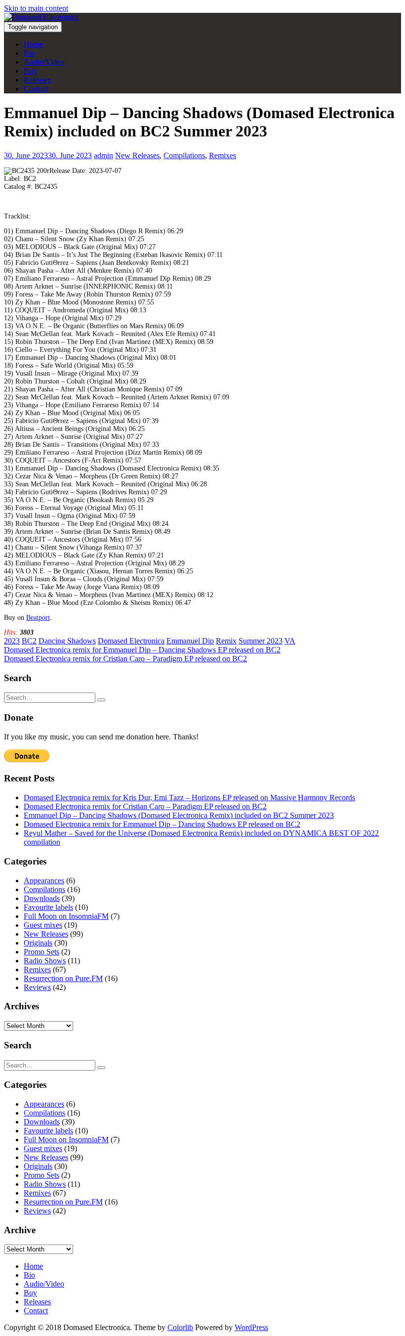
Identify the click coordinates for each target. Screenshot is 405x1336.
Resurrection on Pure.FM (63, 978)
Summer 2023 (261, 641)
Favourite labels (48, 907)
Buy (30, 71)
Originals (38, 943)
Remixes (222, 155)
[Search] (101, 699)
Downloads (42, 898)
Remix (226, 641)
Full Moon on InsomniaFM (66, 916)
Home (33, 44)
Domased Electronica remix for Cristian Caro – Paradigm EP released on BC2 (145, 806)
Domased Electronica (131, 641)
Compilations (184, 155)
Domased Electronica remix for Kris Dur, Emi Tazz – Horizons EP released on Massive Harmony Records (189, 797)
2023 (12, 641)
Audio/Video (44, 62)
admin (103, 155)
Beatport (38, 617)
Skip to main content (36, 8)
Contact (36, 89)
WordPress (251, 1327)
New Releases (137, 155)
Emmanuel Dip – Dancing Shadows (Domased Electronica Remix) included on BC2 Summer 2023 (179, 815)
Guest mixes (43, 925)
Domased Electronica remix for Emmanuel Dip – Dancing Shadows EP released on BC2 (162, 824)
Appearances (44, 880)
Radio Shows (45, 960)
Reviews (37, 987)
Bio (29, 53)
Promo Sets (41, 952)
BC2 (29, 641)
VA (289, 641)
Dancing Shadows (67, 641)
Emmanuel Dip (190, 641)
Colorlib (180, 1327)
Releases (37, 80)
